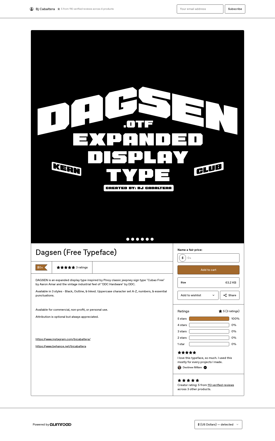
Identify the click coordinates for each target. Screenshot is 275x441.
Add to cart (208, 270)
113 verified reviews (221, 385)
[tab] (123, 239)
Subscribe (235, 9)
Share (232, 295)
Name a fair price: (190, 250)
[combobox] (198, 295)
